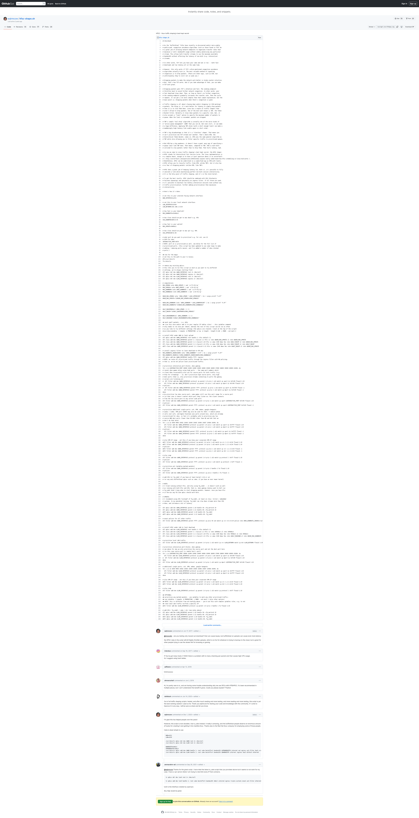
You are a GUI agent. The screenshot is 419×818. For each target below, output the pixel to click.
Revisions (21, 27)
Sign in (404, 4)
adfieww (167, 667)
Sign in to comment (226, 801)
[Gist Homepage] (8, 3)
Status (199, 812)
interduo (167, 651)
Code (9, 27)
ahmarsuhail (169, 680)
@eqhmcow (168, 769)
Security (193, 812)
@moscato (168, 636)
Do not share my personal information (246, 812)
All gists (50, 4)
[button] (397, 26)
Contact (219, 812)
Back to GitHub (60, 4)
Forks (48, 27)
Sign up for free (165, 801)
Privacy (186, 812)
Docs (213, 812)
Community (206, 812)
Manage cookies (228, 812)
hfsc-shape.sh (27, 18)
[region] (209, 330)
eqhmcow (13, 18)
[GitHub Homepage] (162, 812)
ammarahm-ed (170, 764)
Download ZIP (409, 27)
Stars (35, 27)
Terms (180, 812)
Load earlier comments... (212, 625)
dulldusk (167, 696)
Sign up (413, 4)
